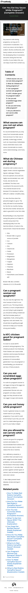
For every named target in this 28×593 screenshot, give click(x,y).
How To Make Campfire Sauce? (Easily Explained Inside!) (14, 563)
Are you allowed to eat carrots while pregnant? (13, 113)
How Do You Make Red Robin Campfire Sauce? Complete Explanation (15, 538)
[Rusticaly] (6, 2)
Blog (6, 587)
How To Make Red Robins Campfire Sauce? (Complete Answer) (14, 496)
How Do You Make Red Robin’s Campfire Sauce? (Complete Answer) (15, 504)
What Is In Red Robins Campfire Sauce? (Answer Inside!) (14, 546)
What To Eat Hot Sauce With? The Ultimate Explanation (14, 521)
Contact (10, 587)
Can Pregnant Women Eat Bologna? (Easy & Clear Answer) (14, 554)
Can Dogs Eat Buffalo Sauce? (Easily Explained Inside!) (14, 529)
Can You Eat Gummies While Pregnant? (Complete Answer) (15, 513)
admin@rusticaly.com (18, 587)
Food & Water (14, 16)
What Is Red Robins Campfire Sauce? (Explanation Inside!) (15, 570)
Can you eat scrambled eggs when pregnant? (14, 100)
